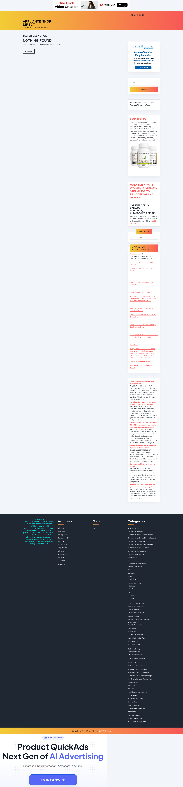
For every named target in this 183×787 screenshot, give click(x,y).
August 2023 (62, 548)
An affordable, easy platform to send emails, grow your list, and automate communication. (143, 298)
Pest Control (132, 685)
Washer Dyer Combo (135, 718)
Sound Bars (132, 579)
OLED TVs (131, 595)
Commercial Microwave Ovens (138, 548)
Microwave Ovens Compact (137, 669)
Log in (95, 528)
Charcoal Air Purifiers (135, 635)
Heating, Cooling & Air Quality (138, 619)
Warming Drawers (134, 715)
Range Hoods (132, 695)
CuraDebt (134, 345)
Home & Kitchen (133, 617)
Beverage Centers (134, 528)
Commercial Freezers (135, 531)
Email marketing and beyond (141, 292)
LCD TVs (130, 589)
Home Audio (132, 573)
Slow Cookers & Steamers (137, 708)
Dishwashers (132, 558)
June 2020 (61, 561)
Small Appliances (134, 652)
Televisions (132, 586)
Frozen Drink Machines (136, 603)
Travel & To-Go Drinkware (137, 658)
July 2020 (61, 558)
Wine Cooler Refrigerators (137, 722)
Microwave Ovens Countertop (138, 672)
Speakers (131, 576)
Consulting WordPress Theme (85, 731)
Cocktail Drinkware (134, 610)
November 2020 (63, 554)
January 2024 (62, 544)
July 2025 (61, 528)
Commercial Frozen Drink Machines (140, 535)
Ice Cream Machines (135, 654)
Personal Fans (133, 682)
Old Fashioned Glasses (136, 612)
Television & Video (134, 583)
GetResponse (135, 254)
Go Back (30, 52)
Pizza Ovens (132, 689)
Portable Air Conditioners (137, 625)
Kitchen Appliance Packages (138, 666)
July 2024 (61, 541)
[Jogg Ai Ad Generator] (53, 760)
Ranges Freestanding (135, 699)
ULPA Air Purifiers (134, 645)
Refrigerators (132, 702)
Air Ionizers (132, 631)
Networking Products (135, 566)
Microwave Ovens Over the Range (140, 676)
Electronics (131, 561)
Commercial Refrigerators (137, 551)
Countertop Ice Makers (136, 554)
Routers (130, 569)
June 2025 (61, 531)
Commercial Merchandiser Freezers (140, 544)
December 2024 (63, 538)
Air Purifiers (132, 629)
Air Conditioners (133, 622)
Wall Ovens (132, 712)
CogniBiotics (138, 119)
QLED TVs (131, 599)
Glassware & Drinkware (136, 607)
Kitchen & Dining (134, 649)
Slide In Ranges (133, 705)
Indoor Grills (132, 663)
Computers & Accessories (137, 564)
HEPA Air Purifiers (134, 641)
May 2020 (61, 564)
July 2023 (61, 551)
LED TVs (130, 592)
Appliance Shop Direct (37, 23)
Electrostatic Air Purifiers (136, 638)
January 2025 (62, 535)
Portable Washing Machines (138, 692)
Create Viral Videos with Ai (141, 362)
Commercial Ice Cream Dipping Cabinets (142, 538)
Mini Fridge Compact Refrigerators (140, 679)
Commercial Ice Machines (137, 541)
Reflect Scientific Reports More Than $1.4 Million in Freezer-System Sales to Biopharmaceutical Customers (143, 425)
